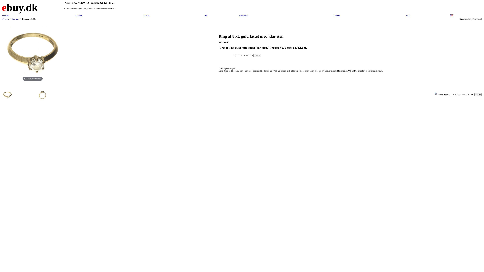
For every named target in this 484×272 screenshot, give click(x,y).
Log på (146, 15)
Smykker (15, 19)
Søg (205, 15)
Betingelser (243, 15)
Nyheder (336, 15)
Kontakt (78, 15)
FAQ (408, 15)
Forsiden (5, 15)
